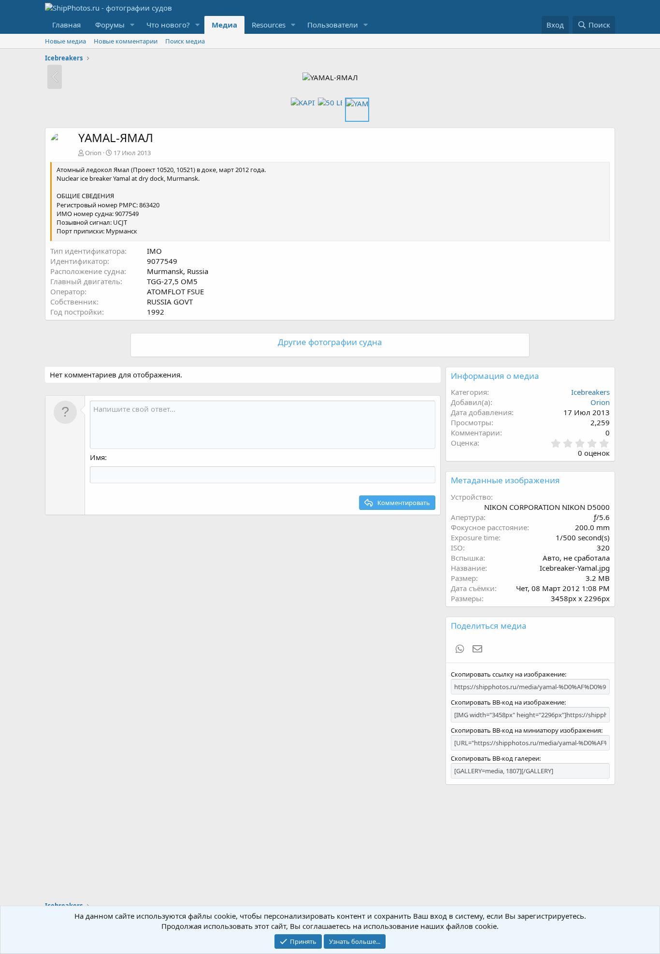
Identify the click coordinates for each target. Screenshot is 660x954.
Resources (269, 24)
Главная (66, 24)
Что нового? (168, 24)
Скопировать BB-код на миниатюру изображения (526, 730)
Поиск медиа (185, 41)
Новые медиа (65, 41)
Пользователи (332, 24)
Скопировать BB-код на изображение (507, 702)
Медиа (224, 24)
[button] (132, 25)
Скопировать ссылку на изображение (508, 674)
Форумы (110, 24)
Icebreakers (590, 392)
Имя (97, 457)
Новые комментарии (126, 41)
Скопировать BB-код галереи (495, 758)
